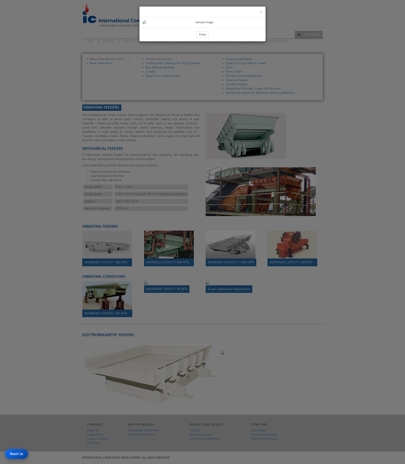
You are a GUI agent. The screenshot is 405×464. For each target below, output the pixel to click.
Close (202, 34)
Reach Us (16, 454)
